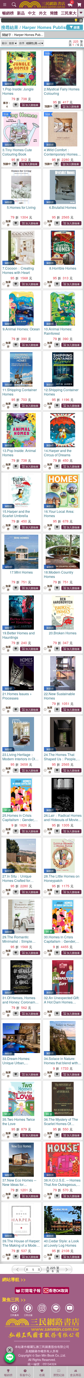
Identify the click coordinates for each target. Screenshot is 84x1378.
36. (61, 1123)
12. (61, 392)
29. (17, 941)
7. (18, 270)
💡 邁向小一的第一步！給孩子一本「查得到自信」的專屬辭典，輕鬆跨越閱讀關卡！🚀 (71, 20)
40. (61, 1243)
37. (19, 1184)
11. (19, 392)
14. (58, 452)
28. (61, 878)
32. (61, 1002)
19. (18, 635)
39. (21, 1245)
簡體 (54, 13)
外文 (43, 13)
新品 (21, 13)
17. (21, 572)
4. (62, 154)
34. (61, 1063)
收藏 (42, 1375)
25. (18, 819)
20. (62, 632)
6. (62, 207)
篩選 (76, 27)
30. (60, 941)
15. (16, 513)
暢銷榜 (8, 13)
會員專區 (75, 1375)
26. (63, 819)
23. (20, 759)
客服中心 (25, 1375)
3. (17, 152)
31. (18, 1002)
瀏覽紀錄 (58, 1375)
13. (19, 452)
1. (18, 91)
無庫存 (8, 223)
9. (21, 328)
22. (59, 696)
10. (58, 331)
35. (18, 1121)
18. (58, 574)
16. (59, 513)
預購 (47, 53)
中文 (32, 13)
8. (62, 268)
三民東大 (68, 13)
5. (21, 207)
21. (17, 696)
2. (61, 91)
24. (62, 759)
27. (16, 880)
